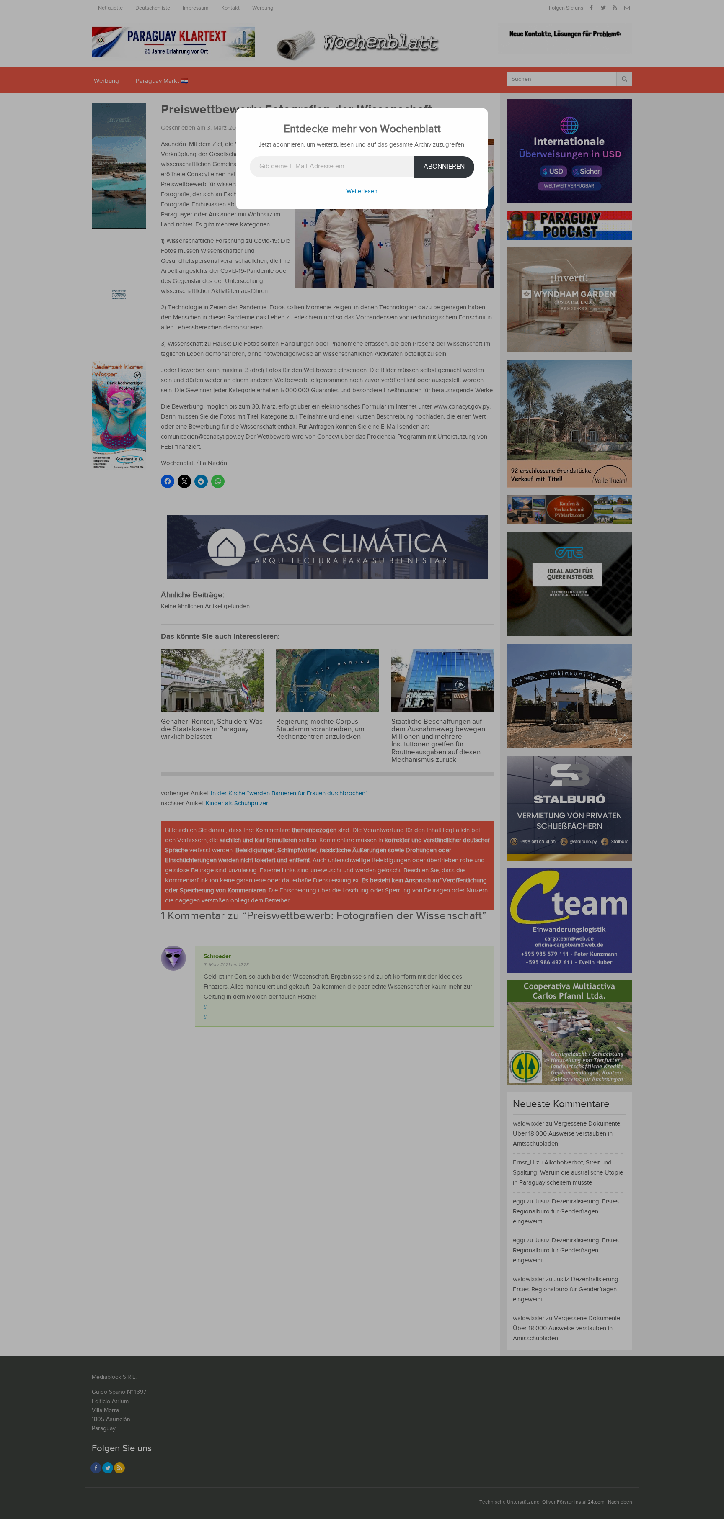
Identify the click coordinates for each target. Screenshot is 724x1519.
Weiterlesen (362, 191)
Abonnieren (444, 167)
